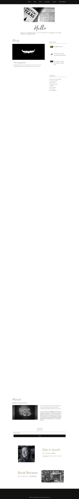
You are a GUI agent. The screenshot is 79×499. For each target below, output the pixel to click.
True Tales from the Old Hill (51, 417)
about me (53, 32)
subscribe (46, 455)
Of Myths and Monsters (45, 412)
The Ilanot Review (54, 412)
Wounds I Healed (43, 415)
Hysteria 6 (59, 417)
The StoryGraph (33, 476)
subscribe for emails (31, 33)
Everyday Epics (43, 418)
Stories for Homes (50, 418)
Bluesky (53, 453)
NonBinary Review (53, 415)
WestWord (52, 411)
